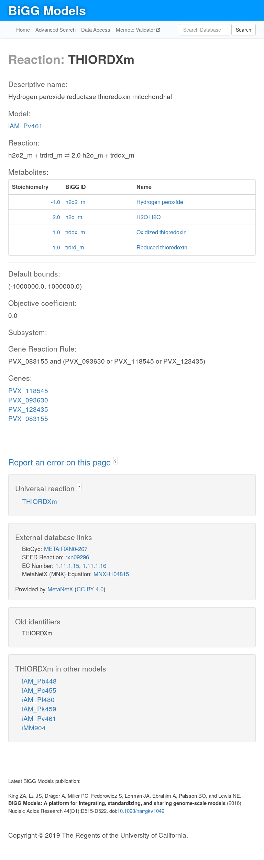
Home (23, 29)
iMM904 (34, 727)
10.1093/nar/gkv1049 (140, 810)
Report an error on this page (60, 462)
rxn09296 (77, 556)
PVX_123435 (28, 408)
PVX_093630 (28, 399)
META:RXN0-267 (65, 548)
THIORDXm (39, 501)
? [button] (115, 461)
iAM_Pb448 (39, 680)
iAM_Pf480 (38, 699)
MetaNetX (60, 588)
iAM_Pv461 (25, 125)
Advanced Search (55, 29)
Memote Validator (136, 29)
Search (243, 29)
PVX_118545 (28, 390)
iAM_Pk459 (39, 708)
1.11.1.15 (67, 565)
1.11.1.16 (94, 565)
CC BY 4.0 (90, 588)
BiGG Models (47, 10)
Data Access (95, 29)
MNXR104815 (111, 573)
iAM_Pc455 (39, 690)
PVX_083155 (28, 418)
